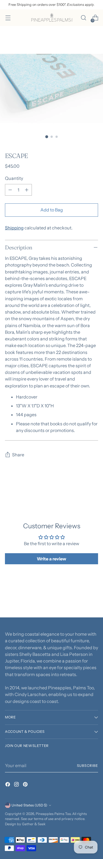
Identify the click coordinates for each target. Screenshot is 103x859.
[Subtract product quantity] (10, 189)
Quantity (14, 178)
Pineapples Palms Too (53, 814)
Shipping (14, 228)
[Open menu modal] (7, 18)
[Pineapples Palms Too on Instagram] (17, 785)
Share (18, 454)
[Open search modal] (83, 18)
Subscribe (87, 766)
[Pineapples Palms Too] (52, 17)
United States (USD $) (29, 805)
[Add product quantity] (27, 189)
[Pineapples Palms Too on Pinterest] (26, 785)
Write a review (51, 559)
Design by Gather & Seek (25, 824)
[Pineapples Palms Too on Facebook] (8, 785)
